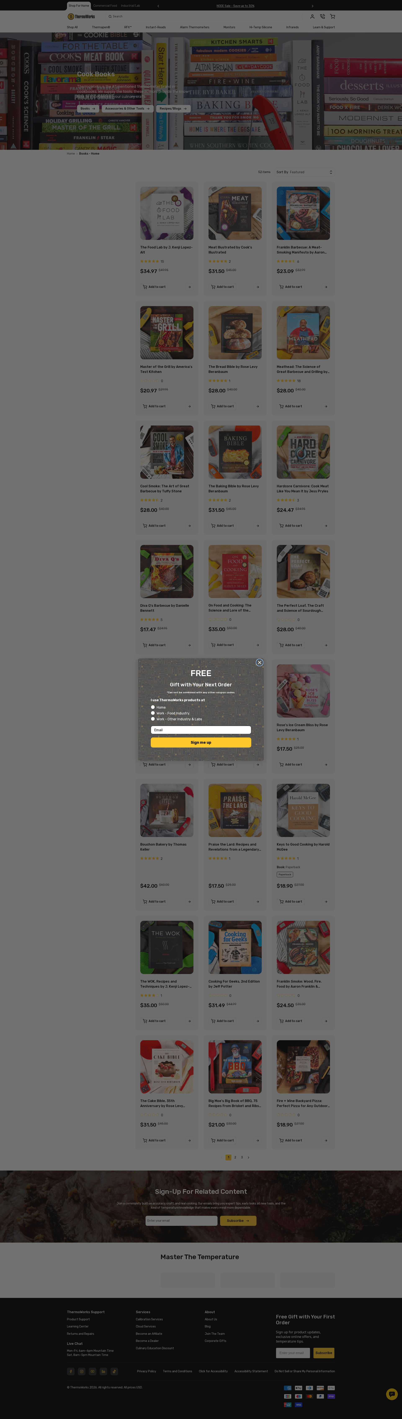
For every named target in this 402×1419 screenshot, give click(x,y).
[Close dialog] (259, 662)
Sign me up (201, 742)
